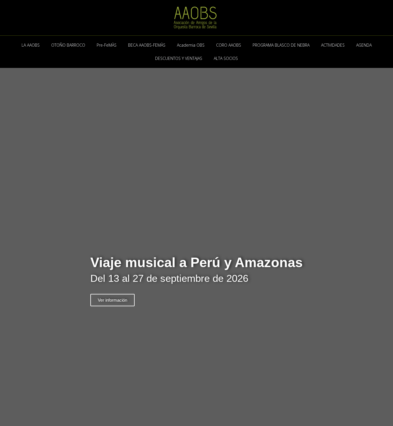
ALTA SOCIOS (226, 58)
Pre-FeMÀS (107, 45)
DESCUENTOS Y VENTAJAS (178, 58)
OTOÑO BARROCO (68, 45)
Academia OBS (191, 45)
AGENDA (364, 45)
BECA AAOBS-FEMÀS (146, 45)
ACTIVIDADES (333, 45)
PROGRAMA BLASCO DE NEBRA (281, 45)
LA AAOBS (31, 45)
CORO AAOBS (228, 45)
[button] (5, 281)
